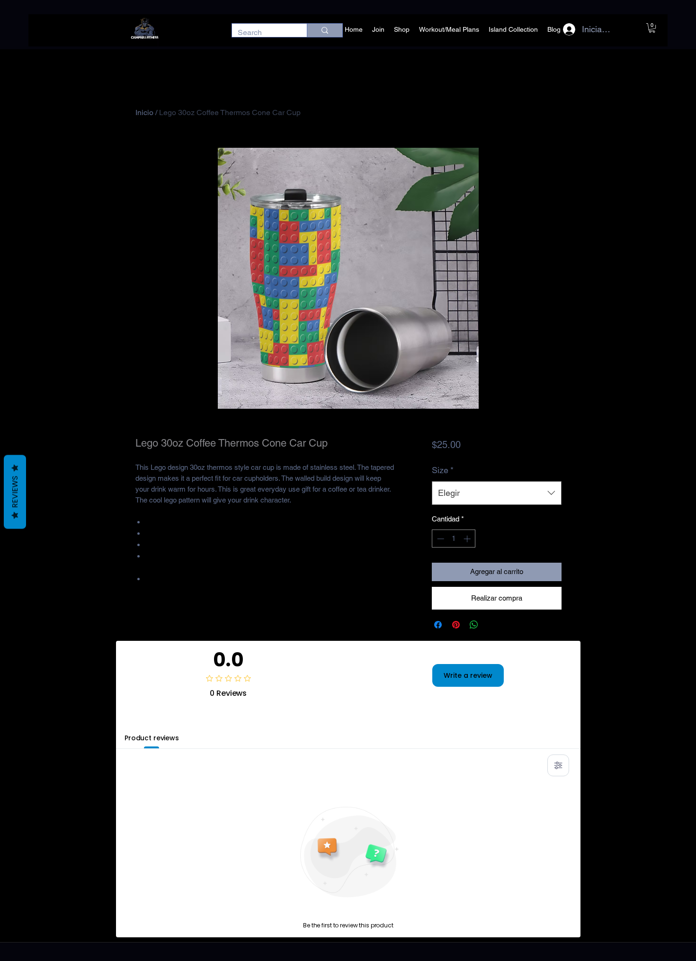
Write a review (468, 675)
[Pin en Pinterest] (456, 624)
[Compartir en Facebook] (438, 624)
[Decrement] (439, 539)
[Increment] (468, 539)
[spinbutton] (454, 539)
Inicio (144, 112)
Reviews (14, 492)
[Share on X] (492, 624)
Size (443, 470)
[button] (652, 28)
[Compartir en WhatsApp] (474, 624)
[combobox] (496, 493)
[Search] (324, 30)
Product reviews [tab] (152, 738)
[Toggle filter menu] (558, 765)
